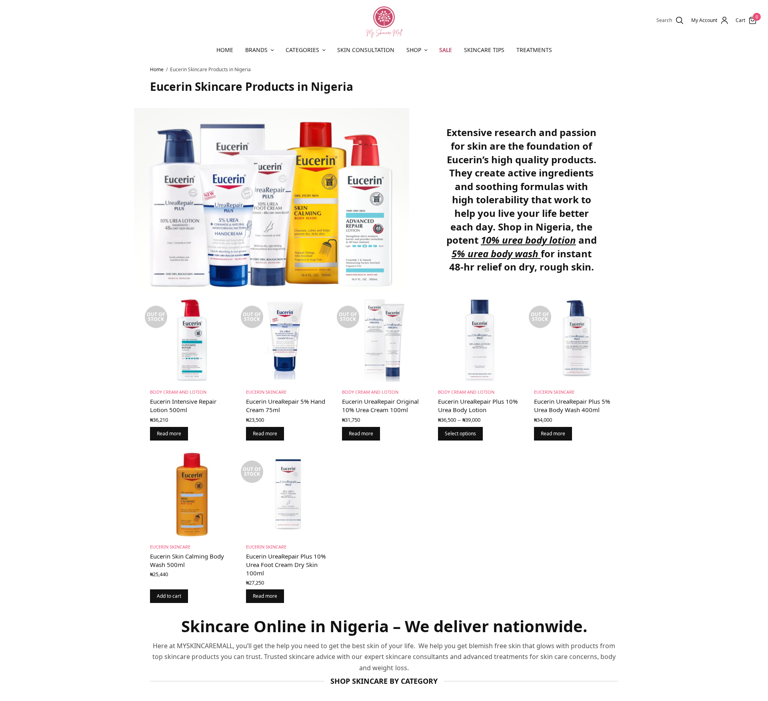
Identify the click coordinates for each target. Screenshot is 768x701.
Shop (413, 50)
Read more (169, 433)
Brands (256, 50)
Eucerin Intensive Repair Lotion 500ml (183, 405)
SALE (445, 50)
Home (224, 50)
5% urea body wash (495, 253)
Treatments (534, 50)
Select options (460, 433)
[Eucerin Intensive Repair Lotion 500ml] (192, 340)
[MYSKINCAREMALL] (384, 20)
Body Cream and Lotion (178, 392)
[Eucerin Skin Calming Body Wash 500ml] (192, 495)
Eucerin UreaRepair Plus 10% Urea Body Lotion (478, 405)
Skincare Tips (484, 50)
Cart (740, 20)
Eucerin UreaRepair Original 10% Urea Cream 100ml (380, 405)
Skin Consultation (365, 50)
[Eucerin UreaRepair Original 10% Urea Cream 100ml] (384, 340)
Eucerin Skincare (266, 392)
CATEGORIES (302, 50)
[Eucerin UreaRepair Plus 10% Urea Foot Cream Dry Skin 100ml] (288, 495)
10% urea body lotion (528, 239)
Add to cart (169, 596)
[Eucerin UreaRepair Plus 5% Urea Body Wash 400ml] (576, 340)
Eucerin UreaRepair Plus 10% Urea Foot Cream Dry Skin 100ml (286, 564)
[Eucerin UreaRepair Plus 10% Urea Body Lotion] (480, 340)
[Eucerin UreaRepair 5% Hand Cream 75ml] (288, 340)
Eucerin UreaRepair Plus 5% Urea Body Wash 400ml (572, 405)
